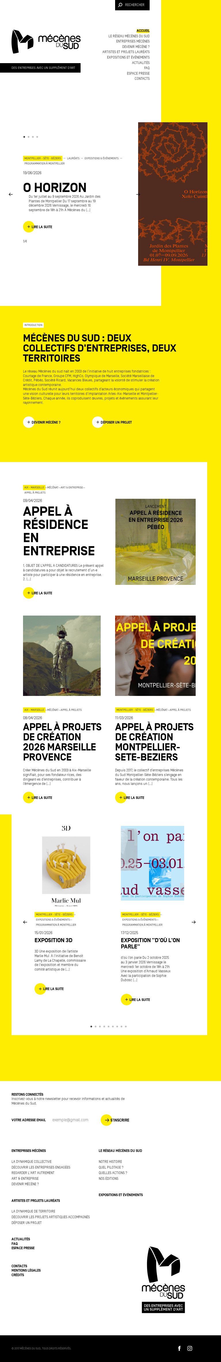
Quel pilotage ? (111, 1167)
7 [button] (118, 1026)
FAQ (147, 68)
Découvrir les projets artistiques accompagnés (51, 1217)
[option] (75, 194)
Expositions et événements (128, 57)
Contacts (142, 79)
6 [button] (114, 1026)
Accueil (143, 31)
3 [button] (34, 137)
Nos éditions (108, 1179)
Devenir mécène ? (136, 47)
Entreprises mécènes (133, 41)
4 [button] (38, 137)
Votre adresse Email (29, 1120)
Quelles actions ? (113, 1173)
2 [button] (29, 137)
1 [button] (25, 137)
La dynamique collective (32, 1162)
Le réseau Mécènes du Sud (129, 36)
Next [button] (138, 194)
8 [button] (122, 1026)
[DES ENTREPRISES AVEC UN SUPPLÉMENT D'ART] (46, 47)
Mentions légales (26, 1270)
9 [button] (127, 1026)
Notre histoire (110, 1162)
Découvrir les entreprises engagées (41, 1167)
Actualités (141, 63)
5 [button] (109, 1026)
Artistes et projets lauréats (126, 52)
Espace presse (138, 73)
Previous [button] (11, 194)
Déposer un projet (27, 1223)
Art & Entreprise (25, 1179)
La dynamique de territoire (33, 1211)
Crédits (18, 1275)
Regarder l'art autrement (33, 1173)
